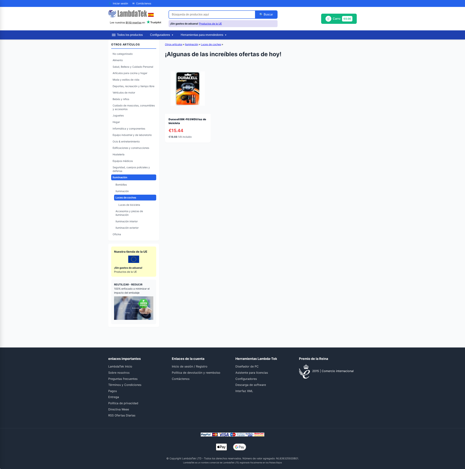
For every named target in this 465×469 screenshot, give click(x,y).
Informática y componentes (129, 128)
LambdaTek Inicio (120, 366)
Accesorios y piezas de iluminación (129, 213)
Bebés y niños (121, 99)
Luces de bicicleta (129, 204)
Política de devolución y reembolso (196, 372)
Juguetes (118, 115)
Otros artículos (173, 44)
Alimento (118, 60)
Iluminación (120, 177)
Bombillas (121, 184)
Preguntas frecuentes (123, 379)
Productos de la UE (210, 23)
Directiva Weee (118, 409)
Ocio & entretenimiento (126, 141)
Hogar (116, 122)
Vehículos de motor (124, 92)
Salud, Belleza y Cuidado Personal (133, 66)
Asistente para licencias (251, 372)
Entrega (113, 397)
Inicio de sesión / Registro (189, 366)
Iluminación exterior (127, 227)
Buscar (268, 14)
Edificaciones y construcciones (131, 147)
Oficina (117, 234)
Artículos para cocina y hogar (130, 73)
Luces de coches (126, 197)
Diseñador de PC (247, 366)
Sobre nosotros (119, 372)
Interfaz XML (244, 391)
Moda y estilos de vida (126, 79)
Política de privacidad (123, 403)
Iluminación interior (127, 221)
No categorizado (123, 53)
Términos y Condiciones (124, 385)
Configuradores (246, 379)
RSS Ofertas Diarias (121, 415)
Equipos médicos (123, 160)
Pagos (112, 391)
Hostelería (118, 154)
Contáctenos (180, 379)
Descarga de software (250, 385)
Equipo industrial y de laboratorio (132, 134)
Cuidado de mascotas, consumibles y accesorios (134, 107)
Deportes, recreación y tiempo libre (133, 86)
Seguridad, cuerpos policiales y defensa (131, 169)
